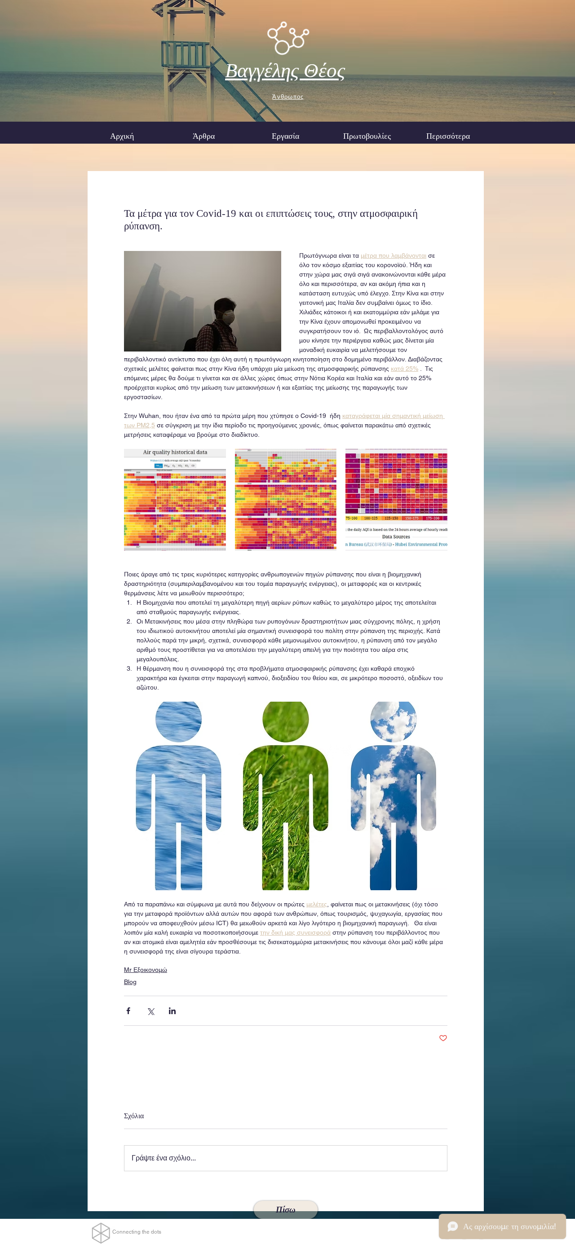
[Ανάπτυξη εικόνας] (175, 500)
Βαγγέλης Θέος (285, 70)
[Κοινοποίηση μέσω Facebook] (128, 1010)
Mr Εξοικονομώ (145, 969)
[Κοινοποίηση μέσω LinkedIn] (172, 1010)
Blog (130, 981)
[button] (285, 136)
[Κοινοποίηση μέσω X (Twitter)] (150, 1010)
